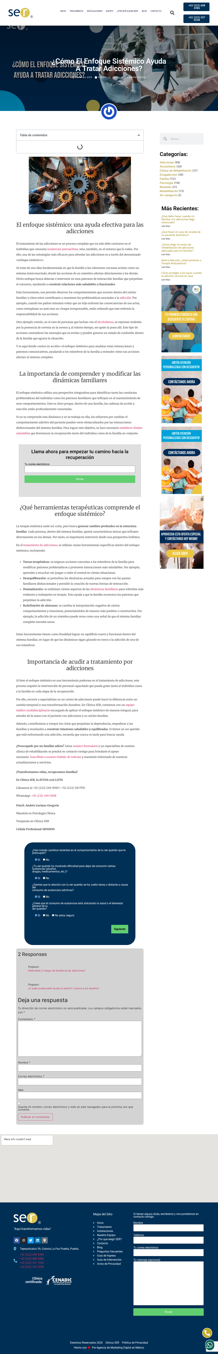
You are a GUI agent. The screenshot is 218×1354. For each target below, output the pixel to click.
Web (21, 1090)
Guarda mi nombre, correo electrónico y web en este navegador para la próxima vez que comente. (75, 1108)
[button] (172, 13)
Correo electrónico (31, 1076)
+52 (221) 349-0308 (43, 795)
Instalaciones (94, 11)
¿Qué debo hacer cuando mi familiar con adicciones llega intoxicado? (177, 219)
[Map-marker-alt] (45, 1240)
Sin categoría (168, 195)
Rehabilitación (169, 191)
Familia (164, 178)
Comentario (26, 1019)
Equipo (109, 11)
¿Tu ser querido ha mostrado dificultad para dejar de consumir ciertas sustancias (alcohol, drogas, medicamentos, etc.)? (73, 869)
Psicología (166, 183)
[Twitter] (31, 1240)
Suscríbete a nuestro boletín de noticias (55, 757)
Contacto (156, 11)
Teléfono (138, 1235)
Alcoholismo (168, 166)
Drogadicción (168, 174)
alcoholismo (105, 322)
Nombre (24, 1062)
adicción (125, 297)
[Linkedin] (38, 1240)
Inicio (63, 11)
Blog (144, 11)
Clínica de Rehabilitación (175, 170)
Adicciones (167, 162)
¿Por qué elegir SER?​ (127, 11)
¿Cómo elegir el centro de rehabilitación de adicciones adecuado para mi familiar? (177, 247)
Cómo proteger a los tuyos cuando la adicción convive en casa (181, 274)
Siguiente (120, 929)
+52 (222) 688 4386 (32, 1254)
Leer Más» (166, 226)
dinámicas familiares (104, 589)
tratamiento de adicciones (40, 545)
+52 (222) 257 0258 (32, 1266)
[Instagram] (24, 1240)
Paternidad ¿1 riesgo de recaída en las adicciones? (56, 970)
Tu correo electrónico (37, 464)
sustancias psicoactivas (62, 249)
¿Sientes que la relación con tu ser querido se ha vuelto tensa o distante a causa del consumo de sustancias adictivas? (80, 887)
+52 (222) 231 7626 (32, 1262)
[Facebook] (17, 1240)
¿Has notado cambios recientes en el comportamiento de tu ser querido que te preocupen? (79, 851)
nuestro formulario (85, 746)
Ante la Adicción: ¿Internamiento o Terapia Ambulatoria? (181, 261)
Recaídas (165, 187)
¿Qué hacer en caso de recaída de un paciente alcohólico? (180, 233)
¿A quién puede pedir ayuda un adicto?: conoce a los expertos (63, 988)
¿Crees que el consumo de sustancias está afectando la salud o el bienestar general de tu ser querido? (77, 906)
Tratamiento (76, 11)
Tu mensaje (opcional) (146, 1260)
